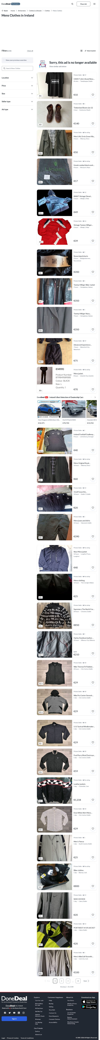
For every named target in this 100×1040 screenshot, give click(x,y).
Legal (3, 1038)
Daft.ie (37, 1031)
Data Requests (54, 1016)
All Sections (22, 11)
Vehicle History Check (39, 1015)
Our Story (70, 1000)
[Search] (4, 68)
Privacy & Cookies (13, 1038)
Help (50, 1000)
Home (13, 11)
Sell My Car (38, 1011)
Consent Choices (54, 1019)
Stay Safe (52, 1010)
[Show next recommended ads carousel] (95, 397)
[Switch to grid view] (81, 51)
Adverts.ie (38, 1034)
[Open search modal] (72, 4)
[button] (17, 77)
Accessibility (53, 1022)
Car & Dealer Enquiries (71, 1013)
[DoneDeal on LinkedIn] (19, 1013)
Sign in (14, 1019)
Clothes (47, 11)
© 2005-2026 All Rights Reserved (86, 1037)
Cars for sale (39, 1000)
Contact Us (52, 1013)
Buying (51, 1003)
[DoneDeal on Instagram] (23, 1013)
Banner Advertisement (72, 1018)
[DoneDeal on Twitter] (9, 1013)
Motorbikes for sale (39, 1004)
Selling (51, 1007)
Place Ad (83, 4)
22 (78, 981)
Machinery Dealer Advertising (73, 1022)
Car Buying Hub (38, 1023)
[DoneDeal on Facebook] (5, 1013)
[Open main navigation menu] (95, 4)
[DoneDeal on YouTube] (14, 1013)
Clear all (30, 51)
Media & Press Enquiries (72, 1004)
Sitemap (38, 1019)
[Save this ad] (93, 94)
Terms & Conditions (27, 1038)
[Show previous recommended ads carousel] (91, 397)
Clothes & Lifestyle (35, 11)
